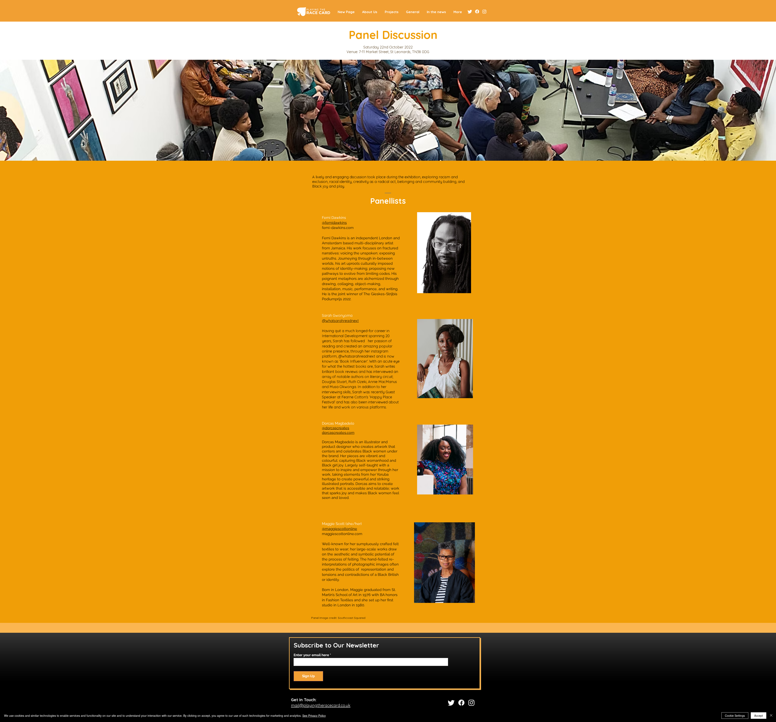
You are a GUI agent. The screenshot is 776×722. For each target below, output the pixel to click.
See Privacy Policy (314, 716)
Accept (758, 716)
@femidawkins (334, 222)
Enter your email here (311, 655)
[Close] (771, 715)
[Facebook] (477, 11)
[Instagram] (484, 11)
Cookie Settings (735, 716)
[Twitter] (469, 11)
